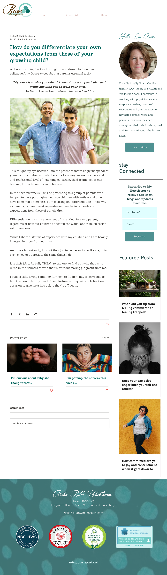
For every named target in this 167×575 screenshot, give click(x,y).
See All (105, 337)
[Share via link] (35, 314)
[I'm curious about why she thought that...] (32, 358)
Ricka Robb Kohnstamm (82, 493)
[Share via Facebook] (11, 314)
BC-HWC (88, 501)
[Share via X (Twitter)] (19, 314)
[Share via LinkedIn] (27, 314)
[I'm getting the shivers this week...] (87, 358)
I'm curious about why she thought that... (30, 380)
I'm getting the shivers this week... (86, 380)
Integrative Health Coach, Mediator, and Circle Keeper (83, 505)
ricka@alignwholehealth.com (83, 512)
